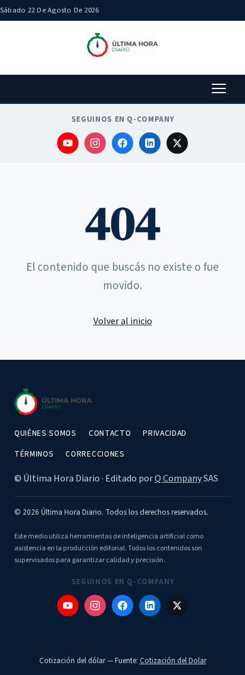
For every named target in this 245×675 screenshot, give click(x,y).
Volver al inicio (122, 321)
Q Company (178, 478)
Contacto (110, 433)
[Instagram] (95, 143)
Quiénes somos (45, 433)
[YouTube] (67, 143)
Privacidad (165, 433)
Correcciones (94, 453)
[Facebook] (122, 143)
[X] (177, 143)
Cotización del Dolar (173, 660)
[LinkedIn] (150, 143)
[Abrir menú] (219, 88)
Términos (34, 453)
